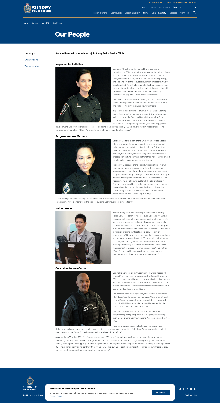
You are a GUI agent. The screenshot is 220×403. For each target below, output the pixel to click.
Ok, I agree (160, 392)
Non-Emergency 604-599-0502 (181, 3)
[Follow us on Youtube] (191, 388)
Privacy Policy (56, 396)
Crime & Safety (159, 12)
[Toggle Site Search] (194, 12)
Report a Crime (100, 12)
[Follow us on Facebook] (183, 389)
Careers (173, 12)
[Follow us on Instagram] (187, 389)
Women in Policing (33, 66)
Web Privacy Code (191, 395)
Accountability (132, 12)
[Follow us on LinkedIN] (195, 388)
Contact (153, 7)
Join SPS (45, 23)
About (144, 7)
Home (25, 23)
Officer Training (31, 59)
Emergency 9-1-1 (156, 3)
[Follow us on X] (180, 389)
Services (184, 12)
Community (116, 12)
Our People (30, 53)
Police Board (164, 7)
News (145, 12)
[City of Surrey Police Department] (37, 8)
